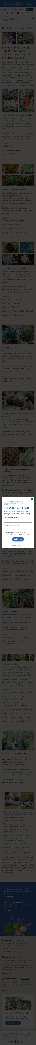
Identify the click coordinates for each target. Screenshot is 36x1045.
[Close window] (32, 499)
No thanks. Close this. (18, 545)
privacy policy (25, 534)
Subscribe (18, 539)
